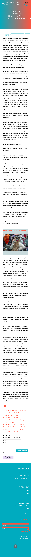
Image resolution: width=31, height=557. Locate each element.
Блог (27, 511)
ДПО (27, 490)
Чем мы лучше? (22, 475)
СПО (27, 493)
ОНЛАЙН (25, 496)
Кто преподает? (22, 478)
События (25, 508)
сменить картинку (12, 454)
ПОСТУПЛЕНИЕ (11, 2)
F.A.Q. (27, 513)
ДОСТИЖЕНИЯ (11, 4)
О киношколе (23, 472)
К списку (15, 32)
